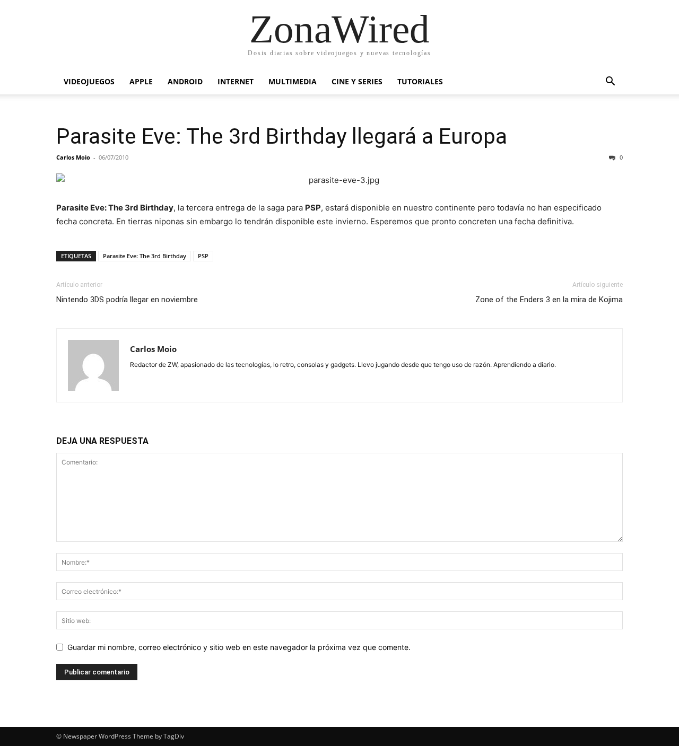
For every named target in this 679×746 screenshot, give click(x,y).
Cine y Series (357, 81)
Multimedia (292, 81)
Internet (235, 81)
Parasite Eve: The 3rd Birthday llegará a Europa (281, 136)
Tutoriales (420, 81)
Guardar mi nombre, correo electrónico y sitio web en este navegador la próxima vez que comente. (239, 647)
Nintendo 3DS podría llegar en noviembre (127, 299)
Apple (141, 81)
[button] (610, 82)
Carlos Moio (73, 157)
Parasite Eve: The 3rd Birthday (144, 256)
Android (185, 81)
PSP (203, 256)
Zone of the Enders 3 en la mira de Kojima (549, 299)
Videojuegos (89, 81)
